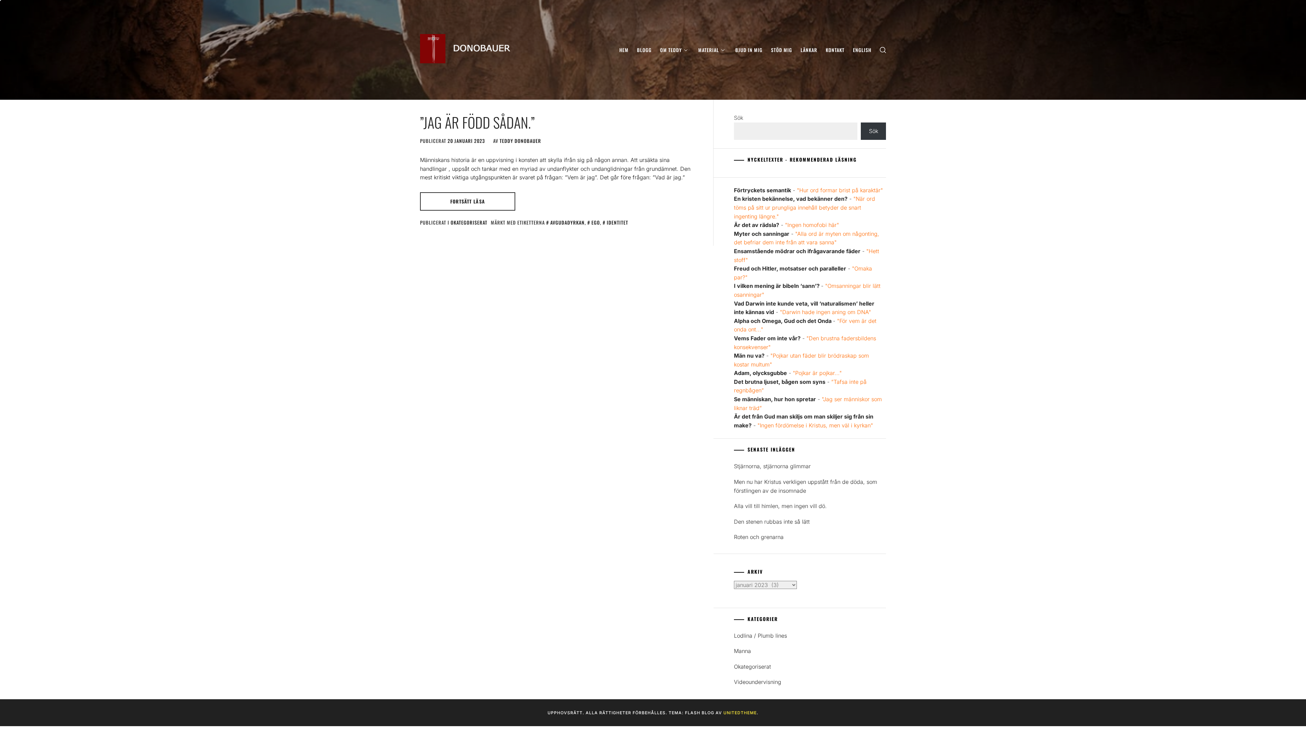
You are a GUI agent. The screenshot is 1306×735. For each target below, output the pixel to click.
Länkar (809, 49)
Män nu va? (749, 355)
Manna (742, 651)
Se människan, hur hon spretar (775, 399)
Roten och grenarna (759, 537)
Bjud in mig (749, 49)
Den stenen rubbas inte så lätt (772, 521)
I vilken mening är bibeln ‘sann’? (777, 285)
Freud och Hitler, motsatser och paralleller (790, 268)
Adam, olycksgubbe (760, 373)
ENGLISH (862, 49)
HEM (624, 49)
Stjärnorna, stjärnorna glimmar (772, 466)
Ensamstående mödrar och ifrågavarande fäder (797, 251)
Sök (738, 117)
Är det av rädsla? (756, 225)
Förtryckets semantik (762, 190)
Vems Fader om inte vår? (767, 338)
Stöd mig (781, 49)
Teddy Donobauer (520, 140)
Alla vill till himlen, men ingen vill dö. (780, 506)
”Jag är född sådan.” (477, 122)
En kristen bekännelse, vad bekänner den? (791, 198)
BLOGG (644, 49)
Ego (595, 222)
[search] (883, 49)
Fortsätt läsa (467, 201)
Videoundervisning (757, 682)
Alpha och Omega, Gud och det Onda (783, 320)
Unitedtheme (740, 712)
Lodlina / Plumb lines (760, 635)
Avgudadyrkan (567, 222)
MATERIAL (708, 49)
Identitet (617, 222)
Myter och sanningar (761, 233)
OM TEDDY (671, 49)
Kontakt (835, 49)
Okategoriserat (469, 222)
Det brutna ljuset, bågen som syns (779, 381)
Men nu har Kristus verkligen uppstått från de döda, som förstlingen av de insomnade (805, 486)
